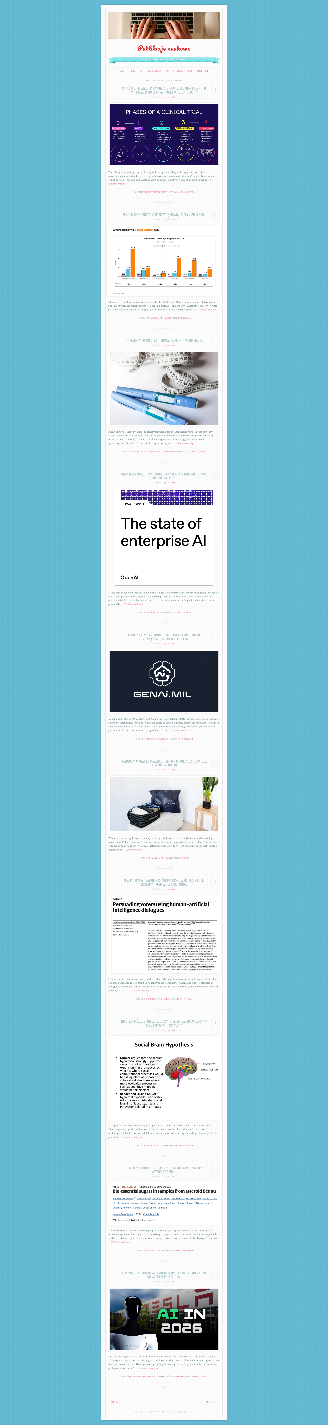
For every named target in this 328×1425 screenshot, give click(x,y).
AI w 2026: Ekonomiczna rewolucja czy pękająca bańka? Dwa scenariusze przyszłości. (164, 1274)
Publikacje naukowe (164, 48)
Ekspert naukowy (154, 70)
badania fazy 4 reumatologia (184, 192)
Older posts (114, 1402)
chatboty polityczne (184, 999)
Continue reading (118, 184)
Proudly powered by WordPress (148, 1412)
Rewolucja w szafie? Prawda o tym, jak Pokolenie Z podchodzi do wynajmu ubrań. (164, 763)
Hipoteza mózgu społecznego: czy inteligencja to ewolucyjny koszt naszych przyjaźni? (164, 1023)
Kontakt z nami (202, 70)
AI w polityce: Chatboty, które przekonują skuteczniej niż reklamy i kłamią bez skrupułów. (164, 882)
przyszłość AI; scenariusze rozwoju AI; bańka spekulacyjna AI (184, 1376)
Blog (190, 70)
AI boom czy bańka (184, 318)
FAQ (141, 70)
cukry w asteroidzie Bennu (184, 1250)
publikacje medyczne (177, 451)
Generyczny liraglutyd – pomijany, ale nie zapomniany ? (164, 340)
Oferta (132, 70)
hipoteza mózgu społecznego (184, 1145)
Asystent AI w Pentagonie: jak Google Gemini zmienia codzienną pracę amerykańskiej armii (164, 636)
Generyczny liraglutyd (199, 451)
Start (122, 70)
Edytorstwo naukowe (174, 70)
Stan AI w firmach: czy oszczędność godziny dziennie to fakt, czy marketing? (164, 475)
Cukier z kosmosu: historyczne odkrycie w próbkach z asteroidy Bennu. (164, 1169)
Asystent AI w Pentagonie (184, 738)
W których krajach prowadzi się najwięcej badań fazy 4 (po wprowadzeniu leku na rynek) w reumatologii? (164, 90)
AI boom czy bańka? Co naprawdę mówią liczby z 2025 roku (164, 214)
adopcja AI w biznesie (184, 612)
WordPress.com (186, 1412)
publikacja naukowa (162, 451)
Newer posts (213, 1402)
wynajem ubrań (184, 858)
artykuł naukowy (147, 192)
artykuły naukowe (160, 192)
